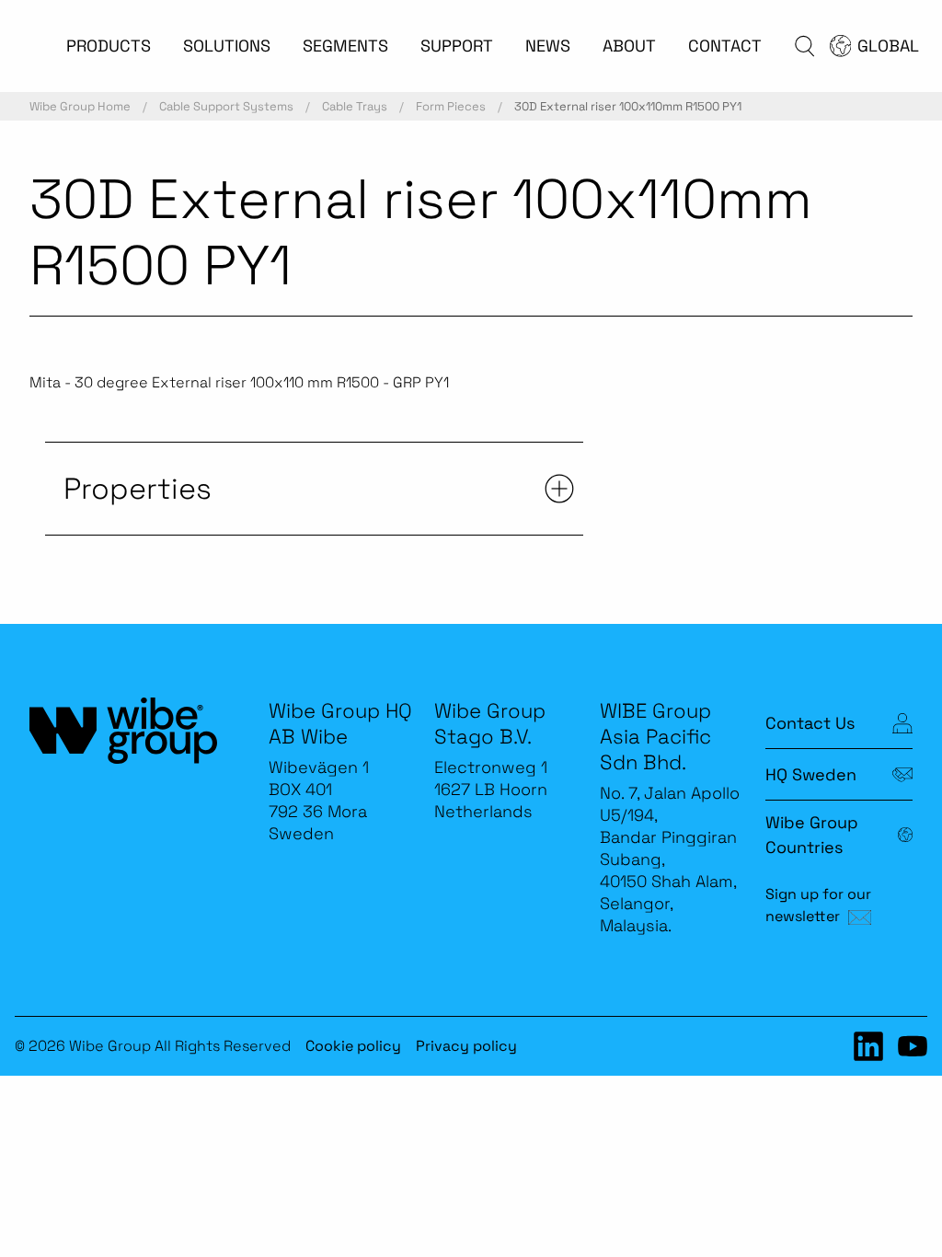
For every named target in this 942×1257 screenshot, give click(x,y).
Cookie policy (353, 1045)
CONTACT (725, 45)
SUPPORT (456, 45)
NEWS (547, 45)
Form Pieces (451, 106)
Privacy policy (466, 1045)
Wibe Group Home (80, 106)
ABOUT (629, 45)
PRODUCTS (108, 45)
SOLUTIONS (226, 45)
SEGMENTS (345, 45)
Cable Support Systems (226, 106)
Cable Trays (354, 106)
